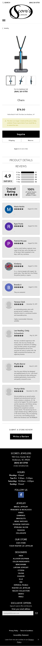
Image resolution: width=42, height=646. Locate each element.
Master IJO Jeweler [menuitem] (21, 588)
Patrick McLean (20, 241)
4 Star (18, 175)
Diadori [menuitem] (21, 576)
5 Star (18, 172)
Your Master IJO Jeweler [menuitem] (21, 546)
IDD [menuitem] (21, 582)
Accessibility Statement (21, 635)
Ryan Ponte (18, 224)
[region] (21, 54)
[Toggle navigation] (4, 20)
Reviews (21, 166)
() (36, 172)
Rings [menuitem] (21, 512)
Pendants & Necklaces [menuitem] (21, 509)
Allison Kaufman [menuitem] (21, 558)
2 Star (18, 179)
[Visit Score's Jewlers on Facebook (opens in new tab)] (21, 495)
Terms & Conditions (26, 630)
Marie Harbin (19, 206)
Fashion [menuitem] (21, 530)
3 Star (18, 177)
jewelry (6, 28)
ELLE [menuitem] (21, 579)
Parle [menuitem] (21, 597)
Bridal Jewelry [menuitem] (21, 507)
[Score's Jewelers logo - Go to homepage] (21, 12)
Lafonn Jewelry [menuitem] (21, 567)
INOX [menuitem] (21, 556)
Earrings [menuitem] (21, 515)
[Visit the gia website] (25, 623)
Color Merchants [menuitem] (21, 561)
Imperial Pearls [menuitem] (21, 585)
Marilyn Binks (19, 388)
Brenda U (17, 284)
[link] (34, 3)
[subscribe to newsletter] (36, 613)
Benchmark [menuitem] (21, 564)
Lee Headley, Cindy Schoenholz (21, 331)
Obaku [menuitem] (21, 594)
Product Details (21, 160)
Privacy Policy (13, 630)
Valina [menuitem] (21, 573)
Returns (30, 140)
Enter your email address (21, 609)
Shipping (12, 140)
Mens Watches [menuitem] (21, 521)
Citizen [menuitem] (21, 570)
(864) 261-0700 (21, 91)
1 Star (18, 182)
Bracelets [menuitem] (21, 518)
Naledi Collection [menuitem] (21, 591)
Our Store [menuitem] (21, 543)
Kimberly (17, 263)
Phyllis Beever (19, 364)
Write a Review (21, 436)
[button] (6, 3)
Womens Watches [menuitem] (21, 524)
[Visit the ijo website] (17, 623)
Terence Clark (19, 302)
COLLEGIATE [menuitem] (21, 533)
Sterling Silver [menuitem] (21, 527)
